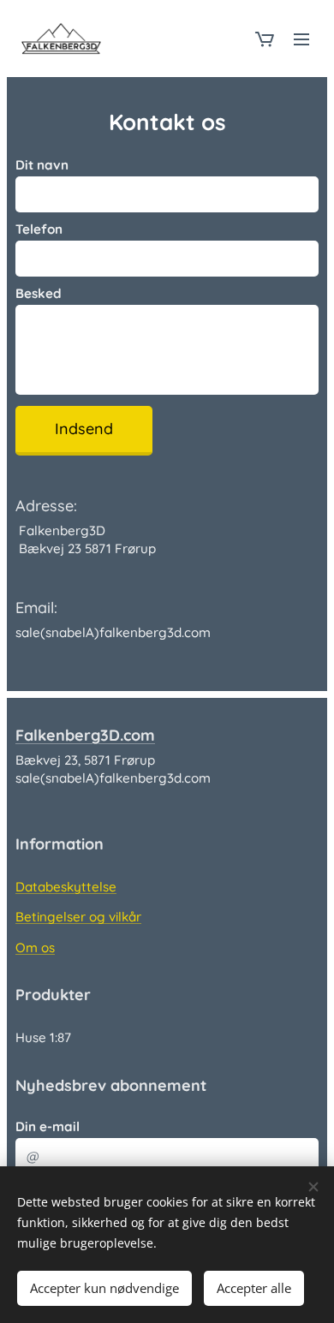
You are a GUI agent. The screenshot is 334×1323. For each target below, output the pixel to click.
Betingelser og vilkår (78, 917)
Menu (301, 38)
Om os (35, 947)
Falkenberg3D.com (85, 735)
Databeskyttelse (65, 887)
